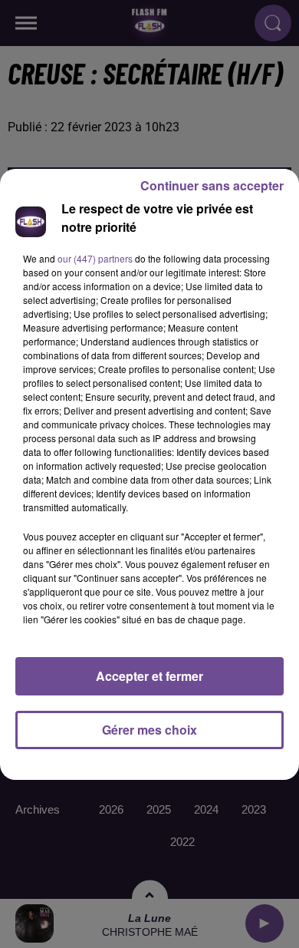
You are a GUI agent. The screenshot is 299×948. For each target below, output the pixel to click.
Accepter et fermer (149, 676)
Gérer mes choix (149, 729)
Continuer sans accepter (212, 185)
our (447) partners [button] (95, 258)
